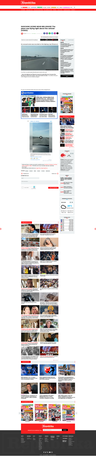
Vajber (30, 165)
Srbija (22, 437)
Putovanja (65, 436)
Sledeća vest (54, 173)
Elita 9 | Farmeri (52, 437)
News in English (64, 441)
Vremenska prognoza (23, 442)
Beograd (22, 438)
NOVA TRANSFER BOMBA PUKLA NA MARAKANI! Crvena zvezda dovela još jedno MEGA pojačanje (66, 51)
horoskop (67, 151)
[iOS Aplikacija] (49, 40)
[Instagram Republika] (51, 452)
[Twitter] (57, 33)
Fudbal (40, 437)
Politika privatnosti (71, 445)
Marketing (70, 443)
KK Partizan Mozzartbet (51, 113)
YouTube (55, 164)
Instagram (51, 164)
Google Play (38, 168)
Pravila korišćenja (70, 439)
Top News (34, 33)
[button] (71, 153)
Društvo (22, 440)
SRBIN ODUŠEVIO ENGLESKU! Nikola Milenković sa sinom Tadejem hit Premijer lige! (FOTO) (25, 115)
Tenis (40, 441)
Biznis (58, 436)
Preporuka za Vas (26, 222)
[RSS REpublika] (50, 452)
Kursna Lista (67, 217)
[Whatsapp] (50, 33)
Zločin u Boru (60, 9)
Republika (71, 436)
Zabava (60, 7)
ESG (57, 438)
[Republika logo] (28, 2)
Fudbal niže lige (41, 439)
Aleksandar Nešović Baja (38, 9)
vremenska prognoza (67, 198)
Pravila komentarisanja (71, 441)
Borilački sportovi (34, 113)
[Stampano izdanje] (67, 104)
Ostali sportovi (40, 445)
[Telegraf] (52, 33)
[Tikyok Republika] (46, 452)
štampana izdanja (28, 401)
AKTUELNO (23, 9)
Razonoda (46, 441)
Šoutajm (40, 446)
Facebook (46, 164)
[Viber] (47, 33)
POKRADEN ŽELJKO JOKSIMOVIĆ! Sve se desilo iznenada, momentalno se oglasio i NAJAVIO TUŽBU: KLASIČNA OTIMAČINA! (65, 64)
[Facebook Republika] (44, 452)
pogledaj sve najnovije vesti (67, 76)
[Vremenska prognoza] (63, 206)
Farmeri (52, 439)
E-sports (40, 447)
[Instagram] (55, 33)
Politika (22, 439)
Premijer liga (24, 113)
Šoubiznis (46, 439)
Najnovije (62, 39)
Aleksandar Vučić (29, 9)
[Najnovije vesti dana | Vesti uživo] (39, 7)
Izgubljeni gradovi (67, 9)
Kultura (46, 440)
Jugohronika (29, 438)
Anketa (67, 175)
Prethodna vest (26, 173)
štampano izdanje (67, 93)
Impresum (70, 437)
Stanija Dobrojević (74, 9)
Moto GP (40, 444)
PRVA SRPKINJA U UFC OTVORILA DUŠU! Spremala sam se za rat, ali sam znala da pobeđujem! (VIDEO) (66, 45)
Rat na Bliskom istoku (48, 9)
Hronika (48, 7)
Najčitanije (71, 39)
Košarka (40, 440)
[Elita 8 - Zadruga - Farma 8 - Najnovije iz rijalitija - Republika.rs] (66, 7)
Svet (58, 7)
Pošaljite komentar (53, 187)
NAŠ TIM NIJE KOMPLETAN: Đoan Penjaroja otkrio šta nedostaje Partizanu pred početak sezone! (52, 115)
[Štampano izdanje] (27, 412)
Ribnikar (54, 9)
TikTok (23, 165)
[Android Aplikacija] (43, 40)
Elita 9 (59, 394)
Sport (40, 436)
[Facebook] (44, 33)
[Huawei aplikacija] (55, 40)
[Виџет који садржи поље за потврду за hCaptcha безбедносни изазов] (28, 187)
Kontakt (70, 442)
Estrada (22, 394)
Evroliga (40, 448)
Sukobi (34, 439)
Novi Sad (63, 202)
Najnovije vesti (25, 361)
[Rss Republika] (48, 452)
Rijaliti (46, 438)
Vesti (29, 7)
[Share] (22, 384)
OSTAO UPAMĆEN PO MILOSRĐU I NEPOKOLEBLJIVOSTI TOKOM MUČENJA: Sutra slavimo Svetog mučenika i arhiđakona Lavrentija (66, 71)
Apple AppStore (44, 168)
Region (34, 438)
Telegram (27, 165)
